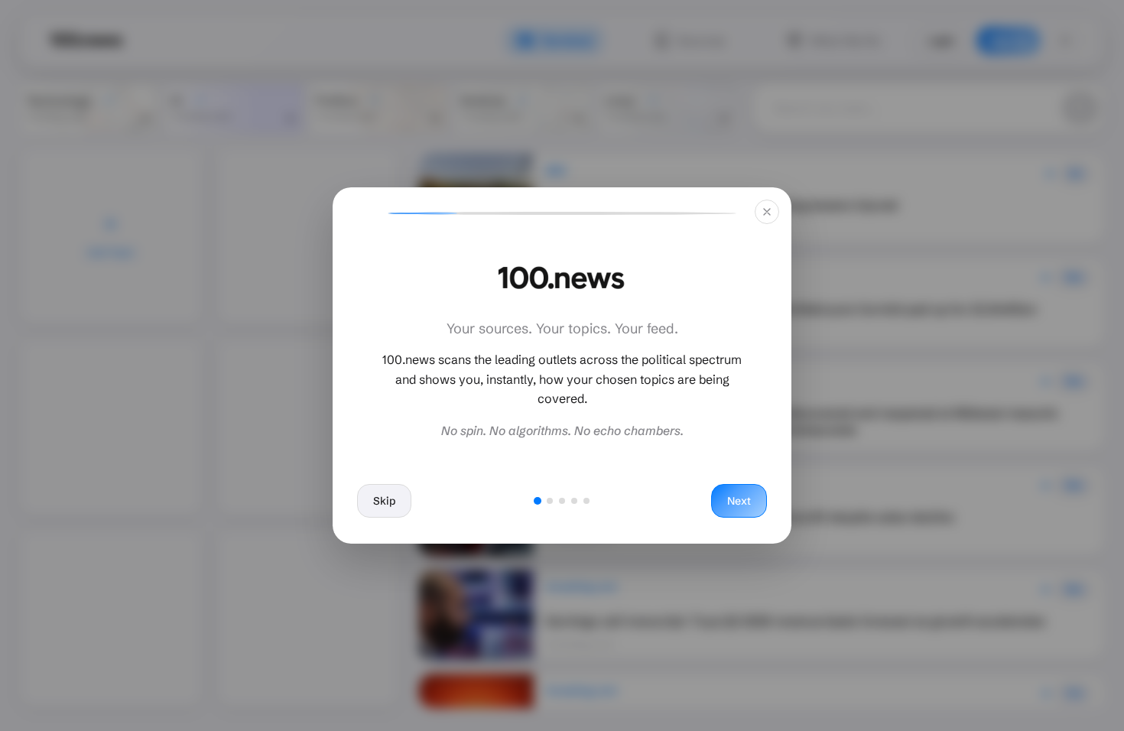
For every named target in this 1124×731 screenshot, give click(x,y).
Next (739, 501)
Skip (384, 501)
